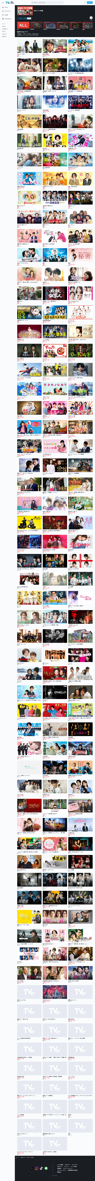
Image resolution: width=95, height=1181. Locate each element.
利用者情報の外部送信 (72, 1170)
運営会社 (59, 1172)
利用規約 (59, 1168)
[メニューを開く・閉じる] (85, 2)
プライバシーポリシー (68, 1168)
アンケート (66, 1166)
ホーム (17, 1157)
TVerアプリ (67, 1164)
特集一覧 (23, 1157)
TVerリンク (59, 1166)
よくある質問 (60, 1164)
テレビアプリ (75, 1164)
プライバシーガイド (61, 1170)
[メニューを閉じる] (3, 2)
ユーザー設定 (74, 1166)
